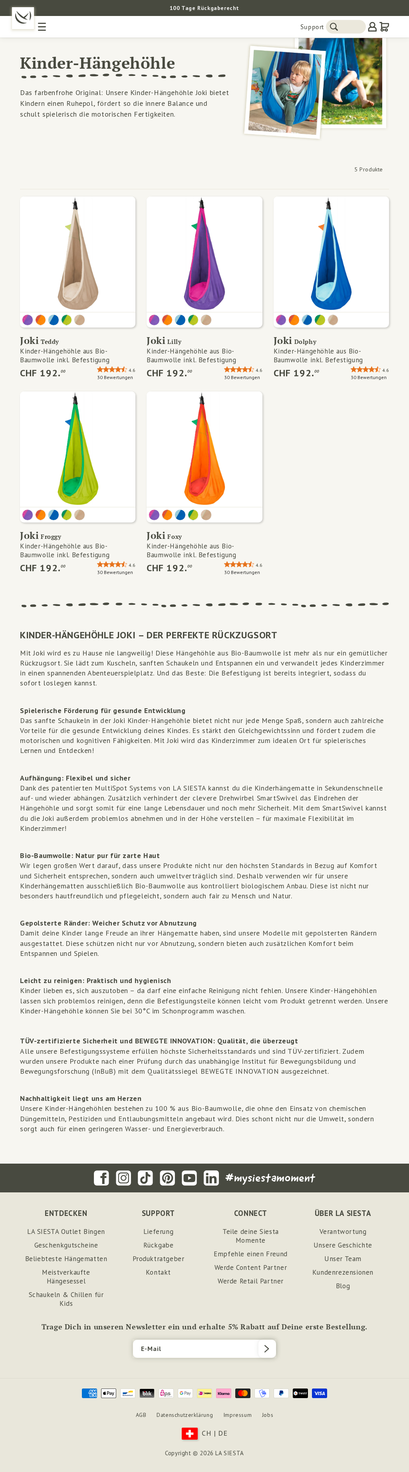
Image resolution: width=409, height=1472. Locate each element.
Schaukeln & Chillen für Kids (66, 1299)
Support (312, 27)
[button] (204, 8)
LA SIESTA (229, 1453)
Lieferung (158, 1231)
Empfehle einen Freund (251, 1254)
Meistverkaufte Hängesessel (66, 1276)
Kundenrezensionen (342, 1272)
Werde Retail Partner (251, 1281)
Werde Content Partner (250, 1267)
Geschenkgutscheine (66, 1245)
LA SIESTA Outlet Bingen (66, 1231)
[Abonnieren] (267, 1348)
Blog (343, 1285)
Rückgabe (158, 1245)
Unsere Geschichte (343, 1245)
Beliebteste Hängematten (66, 1258)
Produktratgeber (159, 1258)
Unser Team (342, 1258)
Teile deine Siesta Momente (250, 1236)
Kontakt (158, 1272)
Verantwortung (343, 1231)
